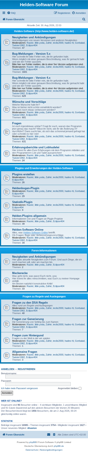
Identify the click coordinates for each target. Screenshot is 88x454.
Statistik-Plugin (22, 202)
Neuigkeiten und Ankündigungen (34, 37)
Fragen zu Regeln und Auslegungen (44, 296)
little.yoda (39, 42)
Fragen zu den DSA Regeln (30, 302)
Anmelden (7, 369)
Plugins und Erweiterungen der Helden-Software (44, 168)
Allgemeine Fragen (24, 351)
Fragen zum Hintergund (28, 335)
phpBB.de (59, 446)
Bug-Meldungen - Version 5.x (31, 53)
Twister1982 (18, 45)
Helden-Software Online (27, 229)
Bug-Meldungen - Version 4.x (31, 77)
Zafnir (49, 42)
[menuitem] (11, 13)
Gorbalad (80, 42)
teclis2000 (58, 42)
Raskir (30, 42)
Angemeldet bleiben (68, 388)
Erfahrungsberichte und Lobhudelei (35, 147)
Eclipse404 (31, 45)
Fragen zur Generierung (28, 319)
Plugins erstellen (23, 174)
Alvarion (32, 428)
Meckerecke (20, 273)
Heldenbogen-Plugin (25, 188)
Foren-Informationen (44, 250)
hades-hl (69, 42)
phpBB (32, 442)
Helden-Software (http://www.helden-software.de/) (44, 31)
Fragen (16, 123)
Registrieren (26, 369)
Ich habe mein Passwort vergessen (19, 388)
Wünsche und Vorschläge (29, 101)
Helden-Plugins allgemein (29, 215)
